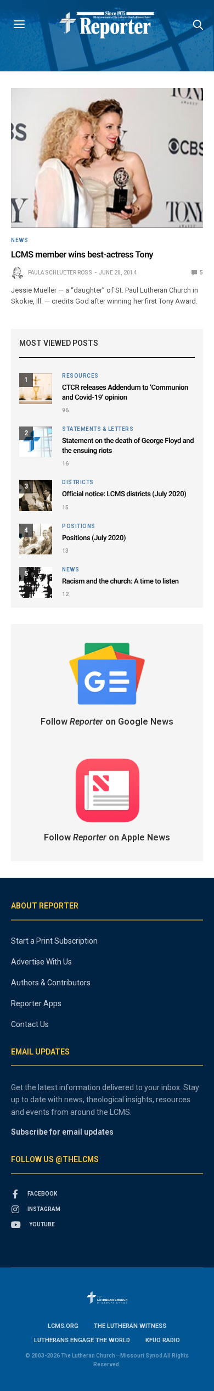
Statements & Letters (97, 429)
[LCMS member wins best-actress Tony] (107, 158)
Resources (80, 376)
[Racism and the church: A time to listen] (35, 582)
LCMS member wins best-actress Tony (82, 254)
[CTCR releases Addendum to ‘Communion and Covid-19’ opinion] (35, 388)
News (19, 240)
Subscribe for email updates (62, 1132)
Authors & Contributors (51, 982)
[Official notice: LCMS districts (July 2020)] (35, 495)
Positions (78, 526)
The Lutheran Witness (130, 1326)
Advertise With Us (41, 961)
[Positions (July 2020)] (35, 539)
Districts (78, 482)
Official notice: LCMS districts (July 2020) (124, 494)
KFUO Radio (162, 1340)
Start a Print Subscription (54, 940)
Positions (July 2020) (94, 538)
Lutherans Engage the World (82, 1340)
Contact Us (30, 1024)
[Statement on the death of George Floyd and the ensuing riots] (35, 442)
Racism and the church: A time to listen (120, 581)
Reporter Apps (36, 1003)
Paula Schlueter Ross (60, 273)
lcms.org (63, 1326)
